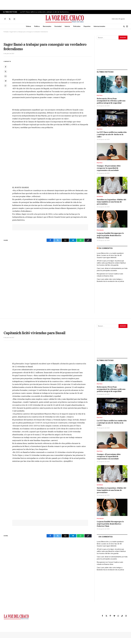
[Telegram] (5, 81)
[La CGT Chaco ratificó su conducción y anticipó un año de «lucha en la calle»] (112, 118)
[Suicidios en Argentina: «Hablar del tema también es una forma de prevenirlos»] (112, 185)
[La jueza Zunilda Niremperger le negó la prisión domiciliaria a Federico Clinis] (112, 219)
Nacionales (47, 26)
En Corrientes (106, 248)
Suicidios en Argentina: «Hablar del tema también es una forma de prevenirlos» (111, 202)
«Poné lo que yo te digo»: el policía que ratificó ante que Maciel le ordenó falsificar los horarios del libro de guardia (111, 263)
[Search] (124, 26)
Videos (28, 26)
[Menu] (127, 26)
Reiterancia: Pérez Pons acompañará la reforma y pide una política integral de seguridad (111, 101)
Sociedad (57, 26)
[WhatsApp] (5, 86)
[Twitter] (5, 71)
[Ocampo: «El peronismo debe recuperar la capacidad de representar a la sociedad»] (112, 151)
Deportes (87, 26)
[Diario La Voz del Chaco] (64, 19)
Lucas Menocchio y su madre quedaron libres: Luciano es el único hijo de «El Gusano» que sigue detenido (110, 255)
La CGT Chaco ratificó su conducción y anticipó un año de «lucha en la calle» (45, 12)
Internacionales (99, 26)
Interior (67, 26)
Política (37, 26)
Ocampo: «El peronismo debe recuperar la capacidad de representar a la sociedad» (109, 168)
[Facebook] (5, 67)
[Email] (5, 76)
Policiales (76, 26)
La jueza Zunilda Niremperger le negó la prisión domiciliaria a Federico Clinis (110, 235)
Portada (6, 32)
